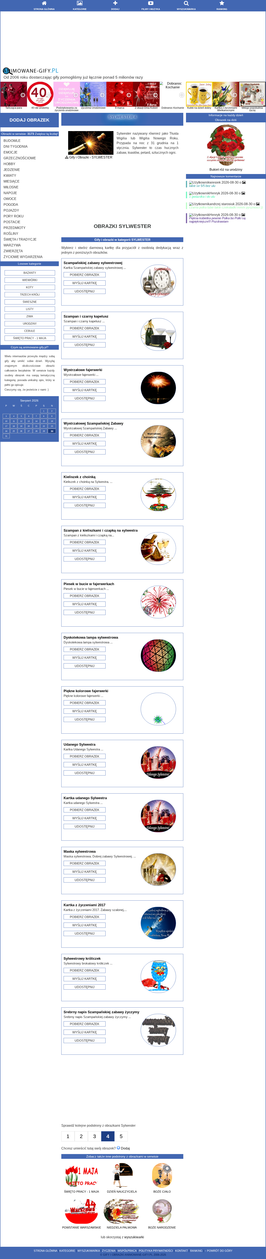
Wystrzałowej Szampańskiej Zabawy (93, 423)
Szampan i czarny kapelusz (86, 316)
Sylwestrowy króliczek (82, 959)
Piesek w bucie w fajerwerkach (89, 584)
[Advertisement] (133, 39)
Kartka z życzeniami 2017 (84, 905)
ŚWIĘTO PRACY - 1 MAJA (29, 338)
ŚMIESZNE (30, 301)
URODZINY (30, 323)
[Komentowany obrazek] (244, 182)
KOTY (29, 287)
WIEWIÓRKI (29, 280)
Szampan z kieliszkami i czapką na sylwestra (101, 530)
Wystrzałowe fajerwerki (83, 370)
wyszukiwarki (134, 1237)
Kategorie (67, 1250)
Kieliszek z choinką (79, 477)
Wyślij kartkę (84, 283)
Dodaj (125, 1148)
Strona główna (45, 1250)
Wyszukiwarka (89, 1250)
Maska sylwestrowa (80, 852)
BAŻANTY (29, 272)
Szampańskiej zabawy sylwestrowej (93, 263)
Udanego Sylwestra (79, 744)
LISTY (30, 309)
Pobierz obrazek (84, 274)
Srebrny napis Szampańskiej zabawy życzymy (101, 1012)
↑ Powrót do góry (219, 1250)
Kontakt (181, 1250)
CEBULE (29, 330)
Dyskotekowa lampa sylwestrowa (91, 637)
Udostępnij (85, 291)
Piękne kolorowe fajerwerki (86, 691)
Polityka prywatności (156, 1250)
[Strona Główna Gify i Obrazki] (30, 74)
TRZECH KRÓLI (30, 294)
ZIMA (29, 316)
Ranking (196, 1250)
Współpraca (127, 1250)
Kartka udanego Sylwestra (85, 798)
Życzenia (108, 1250)
